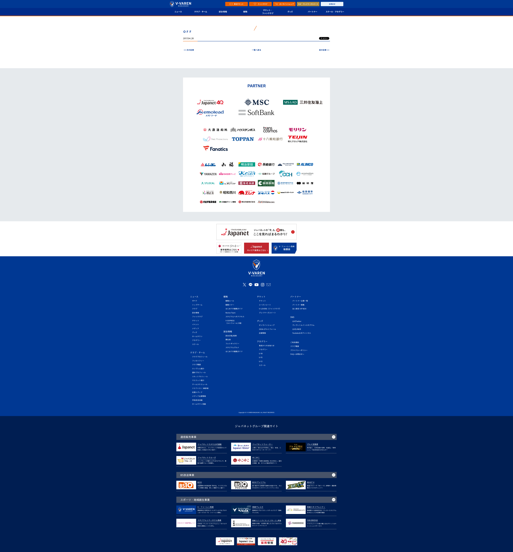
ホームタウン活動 (199, 404)
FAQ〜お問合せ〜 (297, 354)
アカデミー (196, 340)
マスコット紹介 (198, 380)
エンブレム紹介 (198, 369)
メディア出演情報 (199, 396)
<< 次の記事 (189, 50)
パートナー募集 (298, 305)
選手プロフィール (199, 372)
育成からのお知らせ (266, 346)
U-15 (260, 357)
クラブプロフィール (199, 357)
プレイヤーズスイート (267, 313)
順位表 (228, 340)
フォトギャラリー (232, 344)
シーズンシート (265, 305)
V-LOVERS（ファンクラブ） (270, 309)
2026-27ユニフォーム (267, 329)
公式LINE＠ (296, 329)
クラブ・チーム (200, 12)
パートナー (312, 12)
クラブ (194, 309)
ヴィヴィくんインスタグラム (303, 325)
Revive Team (231, 313)
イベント (195, 324)
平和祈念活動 (197, 400)
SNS (292, 317)
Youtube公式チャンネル (301, 333)
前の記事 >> (324, 50)
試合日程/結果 (231, 336)
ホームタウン (197, 336)
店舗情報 (262, 333)
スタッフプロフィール (200, 376)
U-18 (261, 353)
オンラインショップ (267, 325)
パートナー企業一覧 (300, 301)
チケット (195, 321)
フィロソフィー (198, 361)
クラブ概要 (196, 365)
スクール (195, 344)
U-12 (261, 361)
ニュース (178, 12)
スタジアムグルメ (232, 347)
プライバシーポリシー (299, 350)
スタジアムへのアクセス (235, 317)
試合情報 (223, 12)
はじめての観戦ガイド (234, 309)
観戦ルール (230, 301)
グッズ (290, 12)
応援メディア (197, 392)
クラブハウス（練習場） (201, 388)
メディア (195, 328)
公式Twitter (296, 321)
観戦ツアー (230, 305)
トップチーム (197, 305)
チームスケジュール (199, 384)
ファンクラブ (197, 317)
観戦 (245, 12)
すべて (194, 301)
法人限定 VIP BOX (299, 309)
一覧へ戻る (256, 50)
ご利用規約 (294, 342)
